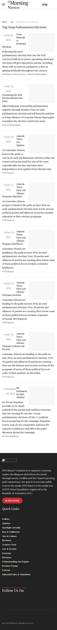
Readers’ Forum (10, 565)
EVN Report (8, 173)
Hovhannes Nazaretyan (13, 74)
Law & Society (9, 548)
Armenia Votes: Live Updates (20, 140)
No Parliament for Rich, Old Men (21, 393)
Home (4, 22)
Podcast (6, 570)
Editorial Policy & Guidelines (16, 574)
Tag (11, 22)
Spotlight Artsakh (11, 527)
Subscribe (12, 500)
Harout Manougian (37, 74)
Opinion (6, 523)
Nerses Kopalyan (10, 436)
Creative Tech (9, 544)
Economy (6, 553)
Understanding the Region (15, 561)
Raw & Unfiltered (10, 531)
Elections (6, 540)
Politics (6, 519)
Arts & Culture (9, 536)
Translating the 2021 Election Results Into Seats (12, 98)
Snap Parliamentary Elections (27, 22)
